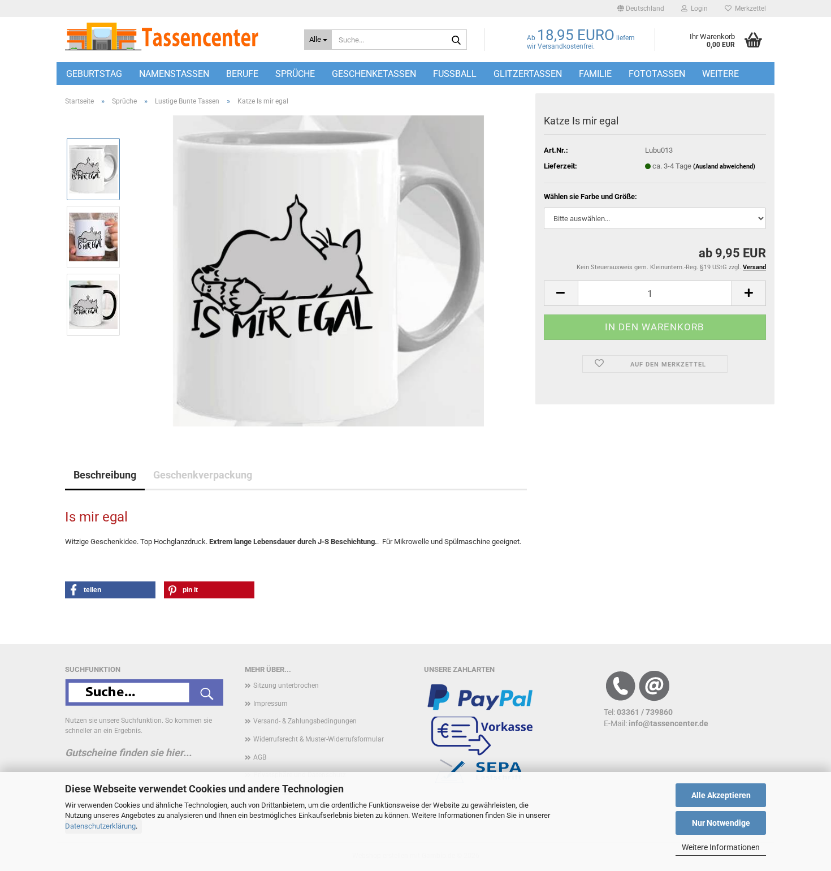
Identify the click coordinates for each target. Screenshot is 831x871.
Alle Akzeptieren (721, 795)
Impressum (270, 704)
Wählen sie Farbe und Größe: (590, 196)
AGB (259, 757)
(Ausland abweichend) (724, 166)
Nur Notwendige (721, 822)
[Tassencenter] (176, 37)
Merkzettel (749, 8)
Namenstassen (174, 73)
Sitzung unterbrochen (286, 685)
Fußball (455, 73)
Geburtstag (94, 73)
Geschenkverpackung (202, 475)
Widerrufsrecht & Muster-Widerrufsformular (318, 739)
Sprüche (295, 73)
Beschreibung (104, 475)
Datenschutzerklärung (100, 826)
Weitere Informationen (721, 847)
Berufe (242, 73)
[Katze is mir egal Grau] (328, 270)
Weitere (720, 73)
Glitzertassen (528, 73)
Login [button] (697, 8)
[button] (641, 8)
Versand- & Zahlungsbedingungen (305, 721)
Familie (595, 73)
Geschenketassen (374, 73)
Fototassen (657, 73)
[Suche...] (456, 40)
